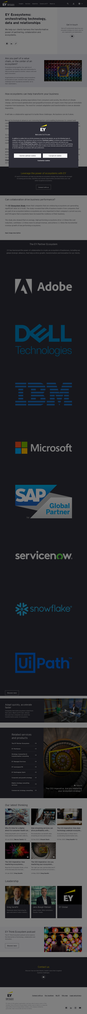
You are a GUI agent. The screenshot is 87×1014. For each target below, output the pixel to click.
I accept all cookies (55, 156)
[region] (43, 145)
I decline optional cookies (27, 156)
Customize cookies (44, 160)
